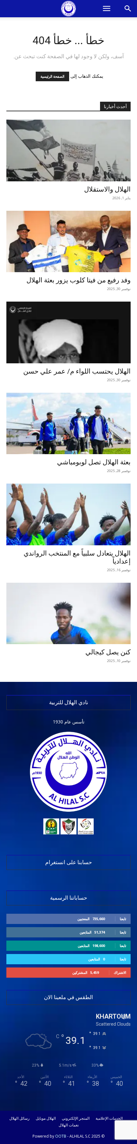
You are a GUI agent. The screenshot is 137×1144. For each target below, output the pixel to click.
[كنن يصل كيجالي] (68, 613)
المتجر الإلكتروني (76, 1118)
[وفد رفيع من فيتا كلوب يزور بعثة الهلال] (68, 241)
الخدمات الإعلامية (109, 1118)
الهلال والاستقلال (107, 189)
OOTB (60, 1136)
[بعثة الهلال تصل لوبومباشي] (68, 423)
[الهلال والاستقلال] (68, 150)
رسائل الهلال (19, 1118)
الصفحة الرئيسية (52, 76)
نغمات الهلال (69, 1125)
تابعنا (123, 918)
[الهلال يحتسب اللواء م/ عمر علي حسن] (68, 332)
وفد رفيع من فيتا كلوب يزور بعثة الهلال (78, 280)
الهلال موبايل (46, 1118)
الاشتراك (120, 972)
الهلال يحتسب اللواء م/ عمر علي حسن (77, 371)
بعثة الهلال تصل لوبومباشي (94, 462)
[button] (106, 8)
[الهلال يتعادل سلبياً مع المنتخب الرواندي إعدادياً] (68, 514)
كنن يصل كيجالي (108, 652)
